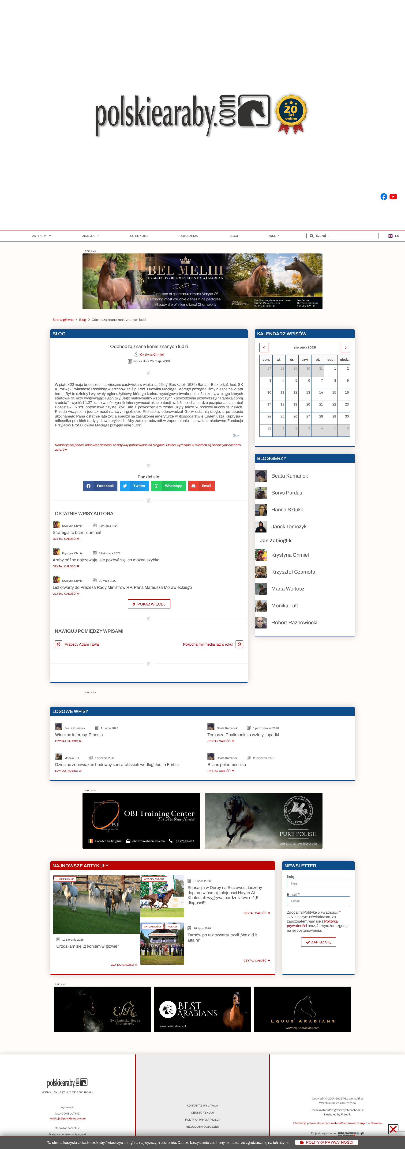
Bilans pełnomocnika (226, 764)
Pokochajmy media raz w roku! (208, 644)
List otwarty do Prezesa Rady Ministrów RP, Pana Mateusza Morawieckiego (122, 587)
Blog (82, 320)
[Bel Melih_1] (202, 308)
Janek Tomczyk (289, 526)
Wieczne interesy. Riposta (79, 734)
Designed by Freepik (337, 1114)
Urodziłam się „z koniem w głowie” (87, 946)
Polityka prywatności (202, 1119)
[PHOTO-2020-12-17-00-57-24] (102, 1031)
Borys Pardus (286, 493)
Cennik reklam (202, 1112)
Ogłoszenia (189, 235)
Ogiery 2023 (139, 235)
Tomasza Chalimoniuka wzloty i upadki (243, 734)
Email (292, 894)
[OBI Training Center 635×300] (141, 847)
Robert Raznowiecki (294, 622)
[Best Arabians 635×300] (202, 1031)
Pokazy (172, 926)
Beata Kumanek (289, 476)
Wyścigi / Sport (154, 879)
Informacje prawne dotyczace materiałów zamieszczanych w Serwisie (337, 1123)
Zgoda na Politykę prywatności (312, 912)
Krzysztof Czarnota (293, 572)
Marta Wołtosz (287, 589)
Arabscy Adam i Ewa (82, 644)
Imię (290, 877)
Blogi (233, 235)
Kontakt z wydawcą (202, 1105)
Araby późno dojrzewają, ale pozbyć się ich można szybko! (107, 560)
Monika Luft (284, 606)
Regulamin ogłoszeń (202, 1126)
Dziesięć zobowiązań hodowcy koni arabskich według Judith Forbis (117, 764)
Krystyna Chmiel (72, 526)
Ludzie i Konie (65, 879)
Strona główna (63, 320)
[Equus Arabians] (302, 1031)
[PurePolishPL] (263, 847)
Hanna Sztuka (287, 510)
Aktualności (152, 926)
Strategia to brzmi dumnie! (77, 532)
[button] (100, 486)
